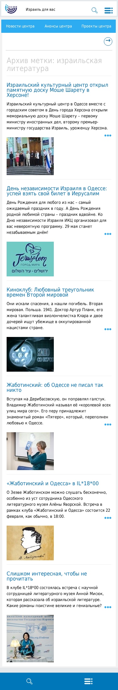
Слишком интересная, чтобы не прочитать (47, 576)
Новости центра (20, 26)
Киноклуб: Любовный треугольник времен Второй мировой (50, 292)
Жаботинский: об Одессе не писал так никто (55, 387)
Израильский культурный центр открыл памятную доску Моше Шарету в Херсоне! (57, 90)
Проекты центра (96, 26)
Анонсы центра (58, 26)
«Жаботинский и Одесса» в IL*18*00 (53, 483)
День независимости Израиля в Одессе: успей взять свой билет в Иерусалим (57, 191)
